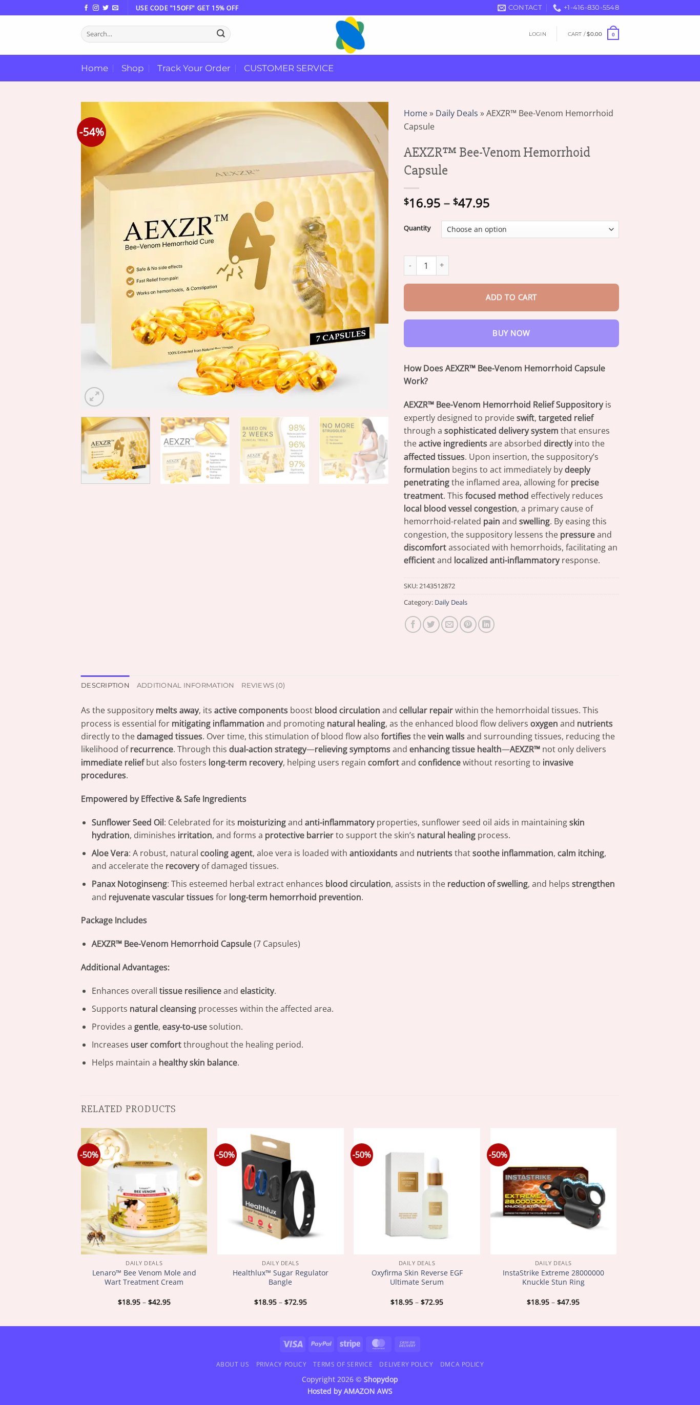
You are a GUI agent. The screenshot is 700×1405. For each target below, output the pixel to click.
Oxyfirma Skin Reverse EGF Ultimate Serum (417, 1277)
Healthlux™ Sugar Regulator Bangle (280, 1277)
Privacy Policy (281, 1364)
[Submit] (221, 34)
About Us (233, 1364)
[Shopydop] (350, 35)
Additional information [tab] (186, 685)
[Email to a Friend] (449, 624)
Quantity (417, 228)
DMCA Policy (462, 1364)
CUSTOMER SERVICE (289, 67)
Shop (132, 67)
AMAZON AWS (368, 1391)
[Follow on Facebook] (86, 8)
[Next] (369, 255)
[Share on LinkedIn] (486, 624)
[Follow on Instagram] (96, 8)
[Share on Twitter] (431, 624)
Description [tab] (105, 685)
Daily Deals (457, 113)
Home (94, 67)
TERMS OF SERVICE (343, 1364)
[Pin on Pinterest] (468, 624)
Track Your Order (194, 67)
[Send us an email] (115, 8)
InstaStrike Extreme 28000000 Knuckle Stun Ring (553, 1277)
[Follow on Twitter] (105, 8)
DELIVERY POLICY (406, 1364)
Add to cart (511, 297)
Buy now (511, 333)
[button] (537, 34)
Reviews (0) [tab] (263, 685)
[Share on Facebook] (413, 624)
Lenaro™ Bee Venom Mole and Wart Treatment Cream (144, 1277)
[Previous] (100, 255)
